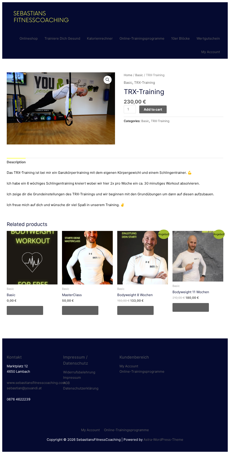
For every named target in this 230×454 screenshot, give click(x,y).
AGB (66, 383)
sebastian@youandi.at (24, 388)
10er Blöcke (180, 38)
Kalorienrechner (100, 38)
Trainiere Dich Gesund (62, 38)
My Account (210, 52)
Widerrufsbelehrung (79, 372)
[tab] (16, 162)
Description (16, 162)
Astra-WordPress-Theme (163, 439)
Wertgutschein (208, 38)
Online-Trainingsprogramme (141, 38)
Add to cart (153, 109)
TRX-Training (144, 82)
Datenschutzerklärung (80, 388)
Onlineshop (29, 38)
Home (128, 75)
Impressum (72, 377)
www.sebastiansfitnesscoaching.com (36, 383)
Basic (139, 75)
